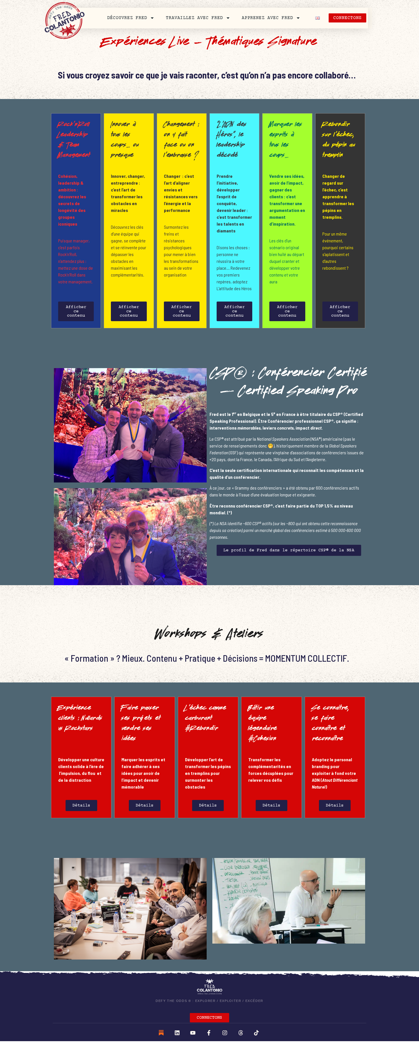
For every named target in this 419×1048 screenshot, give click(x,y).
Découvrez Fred (127, 17)
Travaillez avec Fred (194, 17)
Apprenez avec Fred (267, 17)
